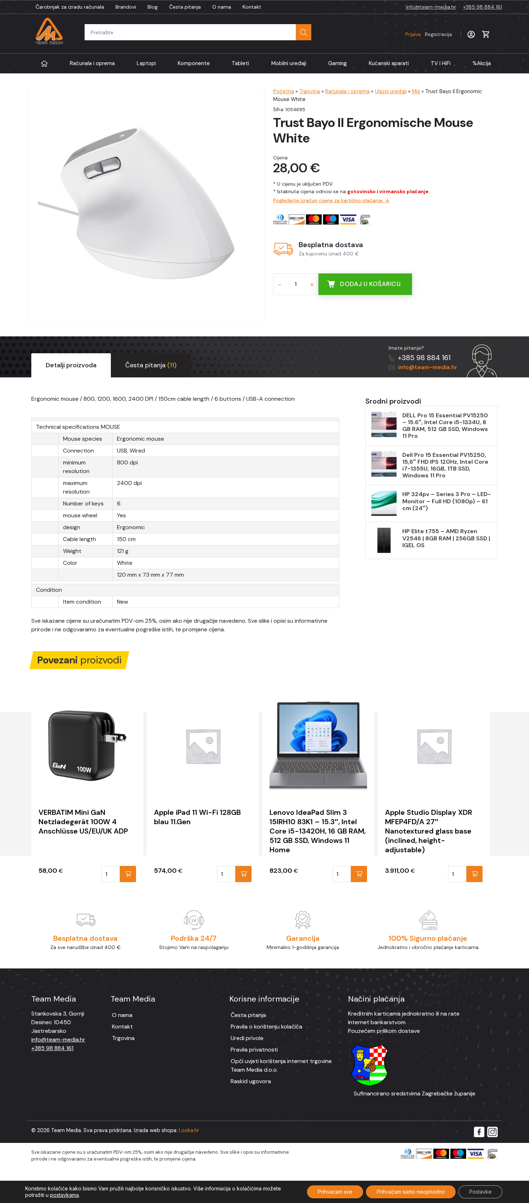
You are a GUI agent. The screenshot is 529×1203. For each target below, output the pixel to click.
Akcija (482, 63)
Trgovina (309, 91)
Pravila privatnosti (254, 1049)
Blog (153, 7)
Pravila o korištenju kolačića (266, 1026)
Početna (283, 91)
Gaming (337, 63)
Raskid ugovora (251, 1081)
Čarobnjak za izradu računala (70, 7)
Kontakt (252, 7)
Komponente (194, 63)
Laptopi (146, 63)
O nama (221, 7)
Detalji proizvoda (71, 365)
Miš (416, 91)
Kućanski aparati (389, 63)
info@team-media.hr (431, 7)
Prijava (429, 34)
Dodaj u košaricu (370, 284)
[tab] (71, 365)
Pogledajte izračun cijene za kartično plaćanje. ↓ (331, 200)
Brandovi (126, 7)
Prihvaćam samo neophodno (411, 1192)
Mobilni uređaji (288, 63)
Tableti (240, 63)
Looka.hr (189, 1130)
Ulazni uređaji (391, 91)
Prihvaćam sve (335, 1192)
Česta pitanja (185, 7)
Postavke (480, 1192)
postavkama (64, 1195)
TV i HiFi (441, 63)
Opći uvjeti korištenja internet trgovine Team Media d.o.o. (281, 1065)
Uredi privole (247, 1038)
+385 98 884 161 (482, 7)
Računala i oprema (92, 63)
